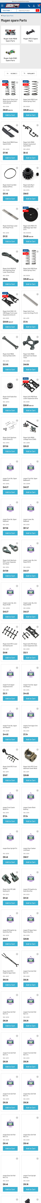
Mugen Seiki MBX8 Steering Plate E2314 (9, 355)
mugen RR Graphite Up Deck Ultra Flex (9, 931)
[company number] (29, 6)
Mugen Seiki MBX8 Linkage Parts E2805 (29, 438)
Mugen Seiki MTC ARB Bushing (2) (9, 890)
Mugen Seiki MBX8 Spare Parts (10, 39)
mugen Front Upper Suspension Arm (8, 685)
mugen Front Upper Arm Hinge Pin (30, 726)
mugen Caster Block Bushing (29, 808)
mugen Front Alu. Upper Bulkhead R (30, 479)
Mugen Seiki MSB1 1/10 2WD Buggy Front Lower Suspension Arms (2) (10, 313)
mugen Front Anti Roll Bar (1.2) (9, 1054)
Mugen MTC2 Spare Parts (30, 39)
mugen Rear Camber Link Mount (29, 849)
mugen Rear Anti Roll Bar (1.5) (9, 1176)
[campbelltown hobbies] (12, 6)
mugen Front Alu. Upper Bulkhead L (10, 479)
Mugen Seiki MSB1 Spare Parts (10, 59)
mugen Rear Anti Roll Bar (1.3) (9, 1135)
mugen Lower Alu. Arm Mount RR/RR (30, 604)
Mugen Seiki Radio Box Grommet (10, 397)
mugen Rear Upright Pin (10, 848)
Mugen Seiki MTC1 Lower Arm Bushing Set (10, 645)
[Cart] (39, 5)
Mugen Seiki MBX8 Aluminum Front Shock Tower (30, 355)
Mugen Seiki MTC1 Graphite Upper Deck (9, 972)
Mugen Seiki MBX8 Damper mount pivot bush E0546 (29, 144)
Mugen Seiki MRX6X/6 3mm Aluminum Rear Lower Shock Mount (9, 270)
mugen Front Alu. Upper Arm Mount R (10, 726)
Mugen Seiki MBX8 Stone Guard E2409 (10, 143)
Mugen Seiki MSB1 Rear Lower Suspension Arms (30, 397)
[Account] (34, 6)
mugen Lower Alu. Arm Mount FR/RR (9, 604)
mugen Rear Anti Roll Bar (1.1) (29, 1094)
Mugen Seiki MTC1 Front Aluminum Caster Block (30, 767)
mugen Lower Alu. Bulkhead (28, 520)
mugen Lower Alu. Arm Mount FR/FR (30, 561)
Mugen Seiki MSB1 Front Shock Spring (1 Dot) (30, 100)
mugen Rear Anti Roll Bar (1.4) (29, 1135)
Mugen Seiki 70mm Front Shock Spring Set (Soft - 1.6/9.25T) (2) (10, 101)
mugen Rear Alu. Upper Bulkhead (10, 520)
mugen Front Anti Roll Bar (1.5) (9, 1094)
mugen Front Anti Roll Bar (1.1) (29, 1013)
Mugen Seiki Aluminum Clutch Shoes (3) (9, 438)
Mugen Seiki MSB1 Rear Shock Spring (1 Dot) (30, 269)
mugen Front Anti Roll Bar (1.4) (29, 1054)
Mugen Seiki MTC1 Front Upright (10, 767)
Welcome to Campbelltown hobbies (20, 1)
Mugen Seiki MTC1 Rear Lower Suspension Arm (30, 645)
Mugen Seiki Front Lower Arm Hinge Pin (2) (30, 312)
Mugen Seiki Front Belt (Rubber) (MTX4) (9, 186)
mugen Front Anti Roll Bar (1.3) (29, 972)
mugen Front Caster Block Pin (9, 808)
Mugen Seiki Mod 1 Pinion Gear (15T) (28, 186)
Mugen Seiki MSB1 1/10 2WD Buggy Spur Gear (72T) (30, 227)
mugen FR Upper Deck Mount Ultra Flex (30, 931)
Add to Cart (10, 115)
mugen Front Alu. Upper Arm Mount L (30, 685)
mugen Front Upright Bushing (29, 1176)
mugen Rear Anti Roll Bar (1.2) (9, 1013)
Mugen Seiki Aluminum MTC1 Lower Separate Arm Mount (9, 562)
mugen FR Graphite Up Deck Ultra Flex (30, 890)
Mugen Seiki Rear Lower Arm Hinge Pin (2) (10, 226)
